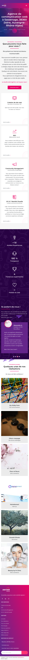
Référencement (4, 635)
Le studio (3, 619)
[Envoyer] (24, 652)
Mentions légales (4, 658)
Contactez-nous (5, 645)
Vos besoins (11, 29)
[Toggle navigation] (26, 6)
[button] (13, 356)
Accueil (5, 29)
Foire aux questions (5, 628)
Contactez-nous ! (14, 87)
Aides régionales (5, 632)
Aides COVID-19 (4, 630)
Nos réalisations (5, 621)
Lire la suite (6, 122)
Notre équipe (4, 625)
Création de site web (20, 29)
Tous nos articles (5, 623)
